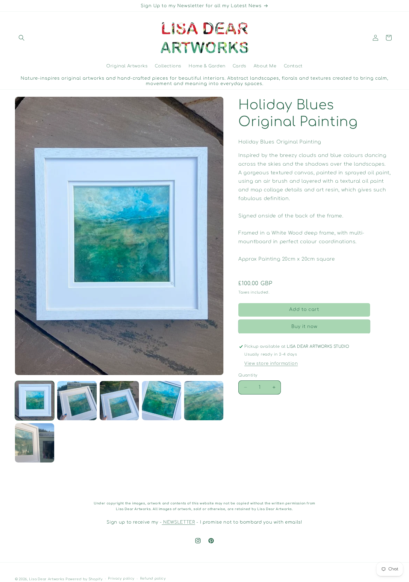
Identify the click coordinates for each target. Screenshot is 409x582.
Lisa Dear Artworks (46, 579)
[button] (21, 37)
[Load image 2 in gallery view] (76, 400)
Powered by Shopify (84, 579)
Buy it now (304, 326)
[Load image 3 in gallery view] (119, 400)
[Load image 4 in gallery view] (161, 400)
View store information (271, 363)
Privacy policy (121, 579)
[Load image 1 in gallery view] (34, 400)
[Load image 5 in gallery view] (203, 400)
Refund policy (153, 579)
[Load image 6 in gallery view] (34, 442)
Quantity (247, 375)
